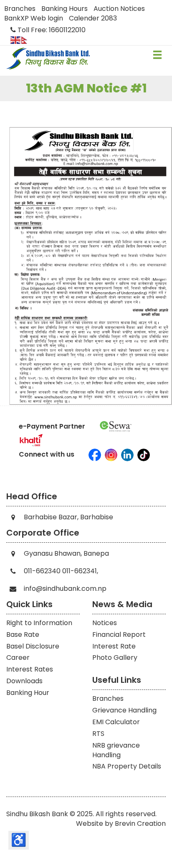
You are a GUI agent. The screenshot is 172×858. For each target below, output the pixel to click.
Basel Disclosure (32, 646)
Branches (19, 8)
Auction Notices (119, 8)
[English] (15, 39)
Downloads (24, 681)
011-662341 (79, 571)
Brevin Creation (140, 823)
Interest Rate (114, 646)
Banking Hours (64, 8)
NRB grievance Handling (116, 750)
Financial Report (119, 634)
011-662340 (42, 571)
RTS (98, 733)
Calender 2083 (93, 18)
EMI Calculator (116, 722)
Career (18, 657)
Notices (104, 623)
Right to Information (39, 623)
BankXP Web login (33, 18)
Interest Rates (29, 669)
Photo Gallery (114, 657)
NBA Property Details (126, 766)
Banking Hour (27, 692)
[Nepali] (26, 39)
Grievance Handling (124, 710)
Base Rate (22, 634)
